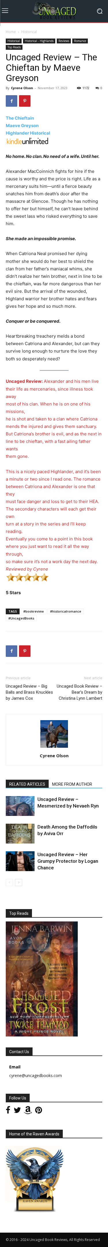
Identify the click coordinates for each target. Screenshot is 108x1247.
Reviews (63, 41)
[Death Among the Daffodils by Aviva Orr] (20, 834)
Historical (29, 31)
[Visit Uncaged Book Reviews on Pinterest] (38, 1111)
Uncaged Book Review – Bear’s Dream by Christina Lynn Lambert (79, 692)
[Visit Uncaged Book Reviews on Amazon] (28, 1111)
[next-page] (18, 882)
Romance (80, 41)
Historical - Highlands (39, 41)
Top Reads (14, 47)
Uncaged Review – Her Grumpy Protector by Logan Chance (67, 861)
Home (11, 31)
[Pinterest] (25, 101)
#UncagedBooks (21, 618)
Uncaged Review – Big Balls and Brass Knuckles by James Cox (29, 692)
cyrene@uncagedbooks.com (35, 1075)
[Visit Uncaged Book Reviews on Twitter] (17, 1111)
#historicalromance (65, 611)
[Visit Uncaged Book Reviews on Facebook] (8, 1111)
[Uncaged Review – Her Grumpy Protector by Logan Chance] (20, 861)
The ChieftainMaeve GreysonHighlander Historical (28, 125)
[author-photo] (54, 747)
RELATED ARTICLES (27, 784)
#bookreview (33, 611)
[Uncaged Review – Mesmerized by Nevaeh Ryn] (20, 806)
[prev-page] (9, 882)
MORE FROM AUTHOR (72, 784)
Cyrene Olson (22, 88)
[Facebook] (11, 101)
